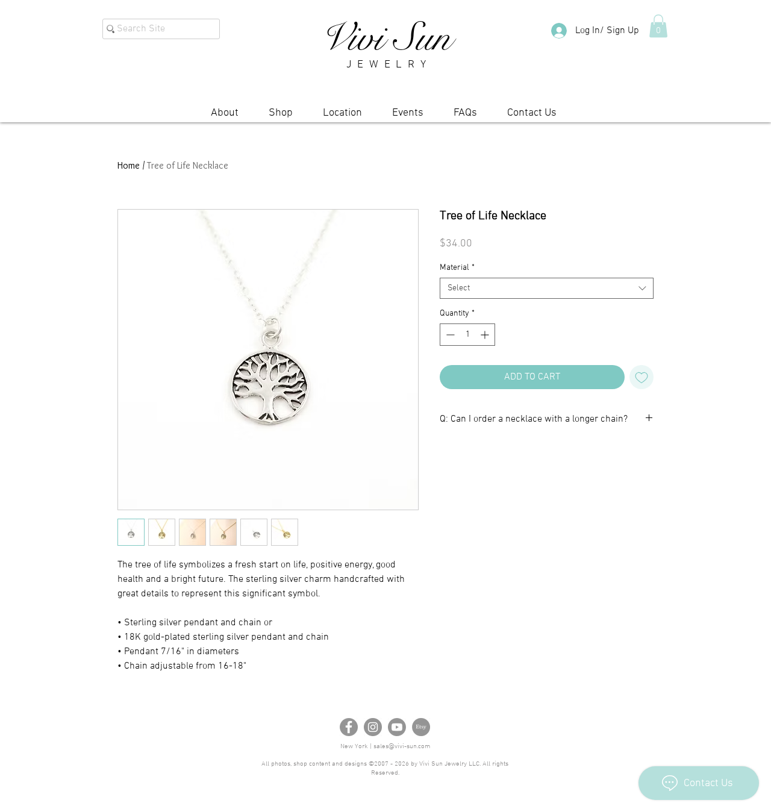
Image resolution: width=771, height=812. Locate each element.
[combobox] (547, 288)
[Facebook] (349, 727)
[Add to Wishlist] (641, 377)
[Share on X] (493, 455)
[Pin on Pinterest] (470, 455)
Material (457, 268)
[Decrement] (449, 334)
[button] (658, 25)
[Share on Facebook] (447, 455)
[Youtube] (397, 727)
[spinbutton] (467, 334)
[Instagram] (373, 727)
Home (128, 165)
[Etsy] (421, 727)
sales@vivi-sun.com (401, 747)
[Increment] (485, 334)
